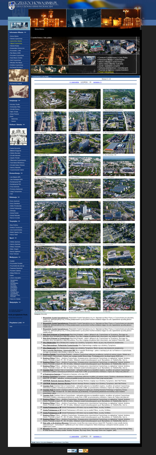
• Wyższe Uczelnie (14, 218)
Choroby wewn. (14, 292)
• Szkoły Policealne (14, 215)
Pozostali (12, 296)
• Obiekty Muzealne (14, 153)
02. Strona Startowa (14, 311)
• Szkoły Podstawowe (15, 208)
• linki (10, 326)
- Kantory (12, 121)
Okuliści (12, 281)
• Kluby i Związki (13, 249)
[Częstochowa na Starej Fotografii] (18, 91)
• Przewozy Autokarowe (16, 189)
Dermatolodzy (13, 283)
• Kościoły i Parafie (14, 104)
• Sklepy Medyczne (14, 273)
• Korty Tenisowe (14, 254)
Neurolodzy (13, 286)
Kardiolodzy (13, 290)
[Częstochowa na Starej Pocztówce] (18, 75)
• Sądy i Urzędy (13, 111)
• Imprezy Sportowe (14, 244)
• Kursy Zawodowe (14, 203)
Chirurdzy (12, 284)
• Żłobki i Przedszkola (15, 206)
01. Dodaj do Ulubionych (15, 310)
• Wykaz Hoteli (13, 234)
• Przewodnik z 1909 (15, 50)
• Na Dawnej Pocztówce (16, 67)
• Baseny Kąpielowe (14, 251)
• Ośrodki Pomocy (14, 109)
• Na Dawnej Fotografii (15, 83)
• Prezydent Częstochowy (16, 55)
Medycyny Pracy (14, 295)
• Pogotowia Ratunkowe (15, 268)
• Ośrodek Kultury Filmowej (16, 165)
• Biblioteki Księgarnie (15, 150)
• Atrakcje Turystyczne (15, 227)
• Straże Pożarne (14, 114)
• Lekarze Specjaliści (15, 278)
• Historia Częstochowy (15, 38)
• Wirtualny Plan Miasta (15, 62)
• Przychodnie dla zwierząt (16, 266)
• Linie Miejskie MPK (14, 177)
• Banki (11, 116)
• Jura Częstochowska (15, 230)
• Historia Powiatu (14, 45)
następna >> (97, 82)
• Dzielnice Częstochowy (16, 65)
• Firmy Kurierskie (14, 186)
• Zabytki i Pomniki (14, 158)
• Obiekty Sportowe (14, 242)
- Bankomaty (13, 118)
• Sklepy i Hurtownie (14, 246)
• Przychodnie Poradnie (15, 263)
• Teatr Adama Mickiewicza (16, 162)
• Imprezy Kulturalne (15, 167)
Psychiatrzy (13, 289)
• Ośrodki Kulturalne (14, 155)
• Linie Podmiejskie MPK (16, 179)
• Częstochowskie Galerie (16, 170)
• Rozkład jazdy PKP (15, 182)
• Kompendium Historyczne (16, 48)
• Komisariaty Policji (14, 106)
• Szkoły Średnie (14, 213)
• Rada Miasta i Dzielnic (15, 57)
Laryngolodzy (13, 293)
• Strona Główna (13, 36)
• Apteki (11, 275)
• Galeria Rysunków (14, 148)
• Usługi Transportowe (15, 191)
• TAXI (11, 194)
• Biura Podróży (13, 225)
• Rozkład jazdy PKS (15, 184)
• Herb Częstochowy (15, 60)
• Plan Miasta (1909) (15, 53)
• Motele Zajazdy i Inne (15, 232)
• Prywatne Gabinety (15, 270)
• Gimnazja (12, 210)
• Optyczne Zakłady (14, 299)
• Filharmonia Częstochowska (17, 160)
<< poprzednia (74, 82)
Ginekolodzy (13, 287)
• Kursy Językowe (14, 201)
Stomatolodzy (13, 280)
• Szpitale (12, 261)
